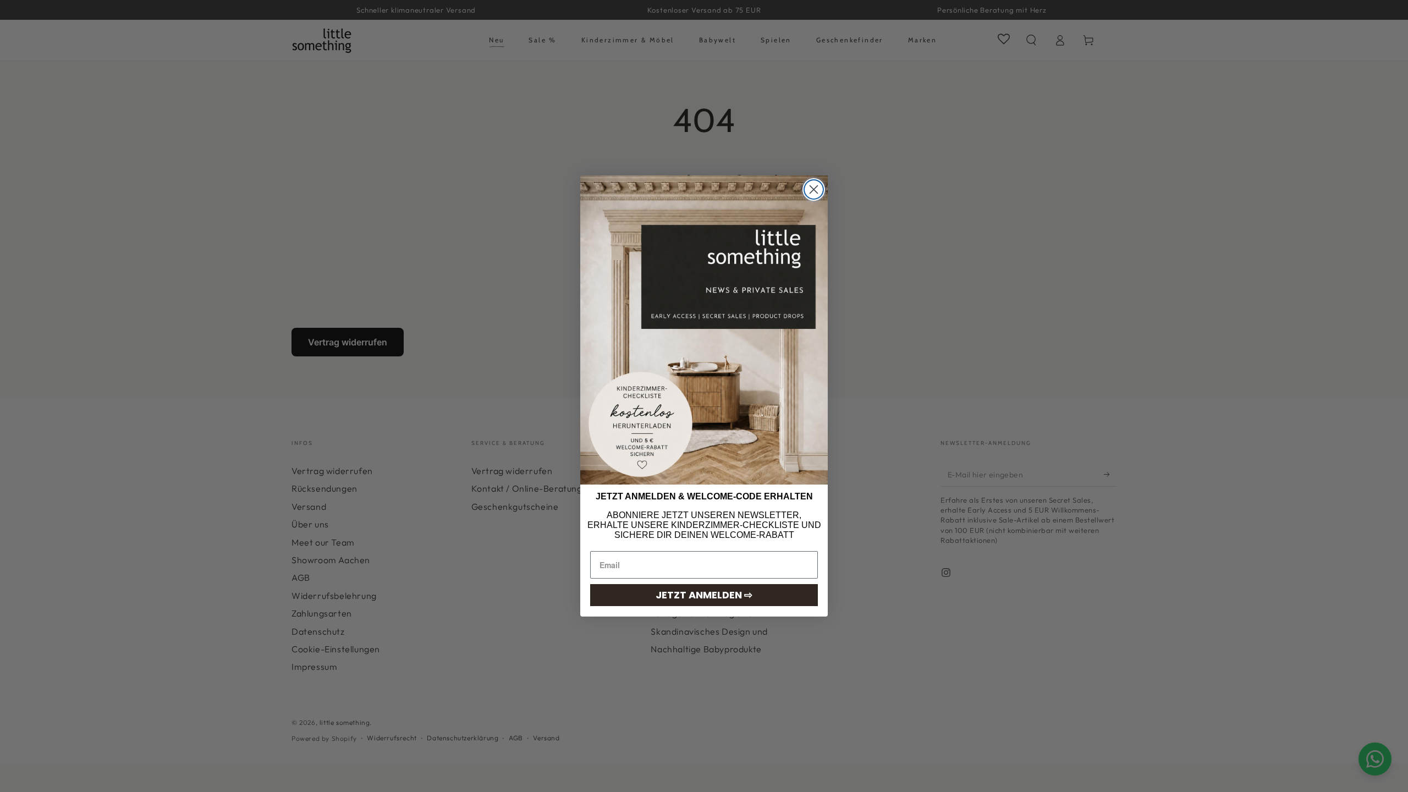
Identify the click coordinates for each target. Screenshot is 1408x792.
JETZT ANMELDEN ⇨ (704, 595)
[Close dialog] (813, 189)
